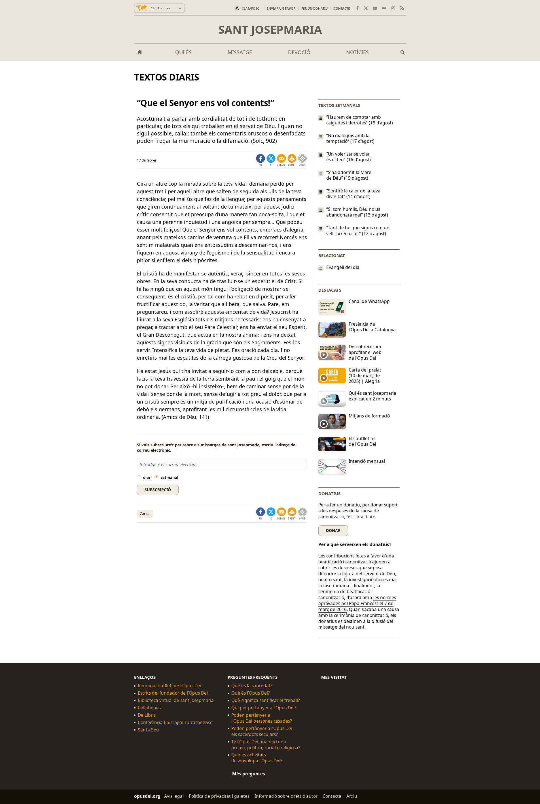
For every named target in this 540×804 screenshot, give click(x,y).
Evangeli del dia (342, 267)
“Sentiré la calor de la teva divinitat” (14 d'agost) (353, 193)
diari (147, 477)
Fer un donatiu (314, 8)
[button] (292, 160)
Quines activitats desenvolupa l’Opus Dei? (256, 758)
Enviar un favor (281, 8)
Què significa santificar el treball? (265, 701)
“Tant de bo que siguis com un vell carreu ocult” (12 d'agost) (357, 231)
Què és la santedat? (251, 686)
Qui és (183, 52)
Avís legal (174, 796)
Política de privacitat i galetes (219, 796)
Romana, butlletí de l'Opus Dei (169, 686)
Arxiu (351, 796)
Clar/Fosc (250, 8)
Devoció (299, 52)
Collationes (149, 708)
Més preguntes (248, 774)
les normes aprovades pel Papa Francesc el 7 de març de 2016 (357, 603)
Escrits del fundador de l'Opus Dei (173, 693)
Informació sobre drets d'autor (286, 796)
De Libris (147, 715)
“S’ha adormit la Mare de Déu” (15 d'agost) (348, 175)
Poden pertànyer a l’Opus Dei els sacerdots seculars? (261, 731)
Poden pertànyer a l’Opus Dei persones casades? (261, 718)
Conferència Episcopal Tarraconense (175, 722)
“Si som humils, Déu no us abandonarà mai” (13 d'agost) (357, 212)
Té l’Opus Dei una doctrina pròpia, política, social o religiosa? (265, 745)
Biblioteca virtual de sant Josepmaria (176, 701)
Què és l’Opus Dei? (250, 693)
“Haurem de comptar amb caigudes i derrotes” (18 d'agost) (359, 120)
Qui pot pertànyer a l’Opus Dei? (264, 708)
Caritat (145, 513)
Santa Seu (148, 730)
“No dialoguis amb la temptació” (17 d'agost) (350, 138)
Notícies (357, 52)
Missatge (240, 52)
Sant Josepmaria (270, 29)
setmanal (169, 477)
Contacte (342, 8)
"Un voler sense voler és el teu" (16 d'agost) (348, 156)
